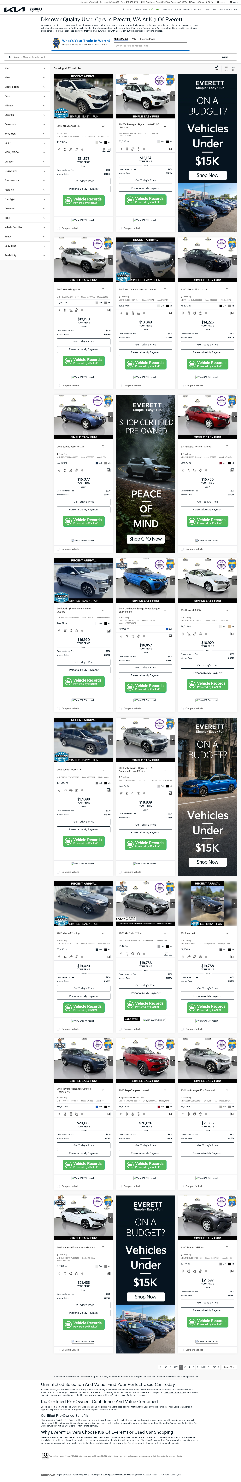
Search (225, 57)
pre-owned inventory (174, 1392)
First (164, 1367)
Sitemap (86, 1475)
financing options (174, 1440)
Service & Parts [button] (183, 9)
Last (215, 1367)
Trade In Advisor (228, 9)
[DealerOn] (48, 1475)
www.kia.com (176, 1475)
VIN (134, 39)
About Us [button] (211, 9)
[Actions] (108, 126)
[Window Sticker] (108, 150)
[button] (110, 96)
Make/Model (121, 39)
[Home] (123, 9)
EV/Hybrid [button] (154, 9)
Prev (174, 1367)
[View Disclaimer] (82, 150)
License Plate (147, 39)
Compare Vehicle (70, 228)
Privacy (94, 1475)
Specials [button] (167, 9)
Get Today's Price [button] (83, 181)
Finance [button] (198, 9)
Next (204, 1367)
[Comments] (104, 150)
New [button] (129, 9)
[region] (83, 172)
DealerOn (78, 1475)
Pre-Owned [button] (140, 9)
